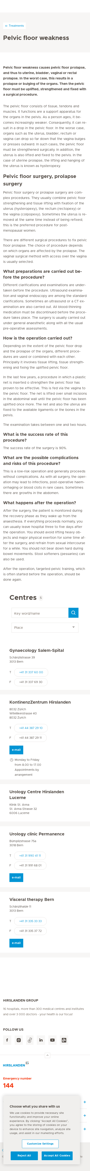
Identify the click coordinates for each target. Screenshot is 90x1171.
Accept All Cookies (57, 1155)
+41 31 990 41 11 (30, 855)
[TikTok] (29, 1040)
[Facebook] (7, 1040)
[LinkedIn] (41, 1040)
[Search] (73, 613)
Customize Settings (40, 1144)
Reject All (24, 1155)
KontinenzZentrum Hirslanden (40, 702)
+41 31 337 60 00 (31, 672)
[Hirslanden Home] (45, 1065)
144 (8, 1086)
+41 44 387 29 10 (31, 728)
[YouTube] (52, 1040)
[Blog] (64, 1040)
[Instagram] (19, 1040)
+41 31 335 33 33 (30, 921)
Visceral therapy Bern (31, 900)
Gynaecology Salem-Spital (36, 650)
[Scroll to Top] (47, 1055)
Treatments (16, 25)
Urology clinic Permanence (36, 834)
